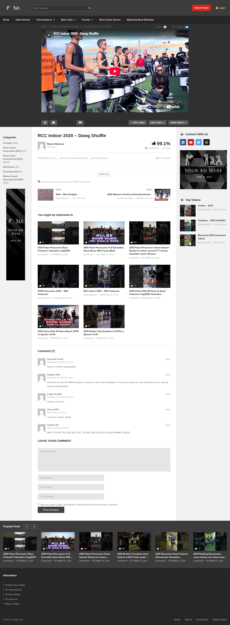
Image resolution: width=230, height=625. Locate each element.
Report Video (12, 604)
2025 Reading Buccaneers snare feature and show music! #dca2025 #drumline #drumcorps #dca (209, 555)
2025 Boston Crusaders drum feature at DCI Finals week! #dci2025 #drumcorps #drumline (132, 555)
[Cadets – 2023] (188, 211)
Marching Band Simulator (140, 19)
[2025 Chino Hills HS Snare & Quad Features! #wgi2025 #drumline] (149, 276)
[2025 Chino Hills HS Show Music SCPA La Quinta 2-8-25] (58, 316)
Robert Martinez (55, 144)
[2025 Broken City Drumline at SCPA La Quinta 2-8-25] (104, 316)
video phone (85, 182)
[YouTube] (191, 142)
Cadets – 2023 (205, 205)
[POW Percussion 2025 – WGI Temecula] (58, 276)
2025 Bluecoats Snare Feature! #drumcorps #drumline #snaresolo (171, 555)
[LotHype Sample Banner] (15, 279)
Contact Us (11, 599)
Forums (86, 19)
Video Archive (22, 19)
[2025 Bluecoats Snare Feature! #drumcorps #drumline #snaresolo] (172, 541)
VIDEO (76, 182)
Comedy (8, 143)
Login (221, 8)
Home (6, 19)
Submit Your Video (15, 585)
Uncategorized (11, 171)
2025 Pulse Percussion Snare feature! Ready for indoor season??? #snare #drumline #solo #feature (149, 250)
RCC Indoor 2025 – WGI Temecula (101, 291)
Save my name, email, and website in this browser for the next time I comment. (79, 504)
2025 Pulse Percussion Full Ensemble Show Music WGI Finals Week (55, 555)
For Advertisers (13, 589)
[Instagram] (206, 142)
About (188, 619)
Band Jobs (67, 19)
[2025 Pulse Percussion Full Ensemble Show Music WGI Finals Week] (104, 232)
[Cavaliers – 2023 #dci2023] (188, 225)
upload (69, 182)
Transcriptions (44, 19)
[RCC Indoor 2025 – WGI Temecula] (104, 276)
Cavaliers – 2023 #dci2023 (211, 220)
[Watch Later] (53, 122)
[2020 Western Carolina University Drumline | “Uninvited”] (138, 198)
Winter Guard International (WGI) (65, 27)
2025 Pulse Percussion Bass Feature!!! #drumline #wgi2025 (19, 555)
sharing (62, 182)
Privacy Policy (12, 594)
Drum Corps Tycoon (110, 19)
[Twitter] (199, 142)
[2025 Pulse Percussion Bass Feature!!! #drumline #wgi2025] (58, 232)
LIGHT (158, 27)
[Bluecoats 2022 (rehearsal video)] (188, 240)
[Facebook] (183, 142)
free (56, 182)
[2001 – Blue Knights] (69, 198)
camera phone (48, 182)
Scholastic (9, 167)
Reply (167, 359)
